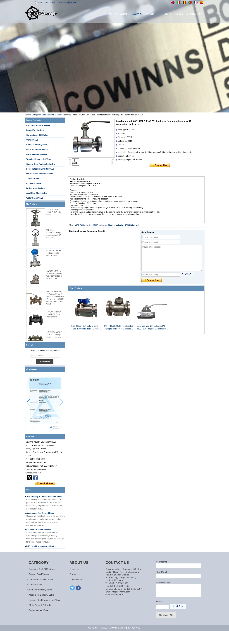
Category (36, 115)
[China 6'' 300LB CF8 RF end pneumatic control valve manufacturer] (35, 258)
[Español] (201, 2)
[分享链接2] (29, 477)
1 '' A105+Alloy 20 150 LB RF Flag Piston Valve (53, 314)
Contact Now (45, 483)
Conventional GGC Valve (37, 135)
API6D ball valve (100, 225)
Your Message (163, 582)
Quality (165, 14)
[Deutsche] (184, 2)
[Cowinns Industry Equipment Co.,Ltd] (41, 13)
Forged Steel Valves (35, 130)
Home (108, 14)
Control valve (32, 140)
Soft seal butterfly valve (36, 145)
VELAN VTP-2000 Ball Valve (38, 522)
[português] (190, 2)
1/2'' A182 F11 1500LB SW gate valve (53, 212)
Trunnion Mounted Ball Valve (38, 159)
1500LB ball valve (133, 225)
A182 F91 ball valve (83, 225)
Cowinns (122, 14)
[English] (173, 2)
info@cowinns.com (67, 2)
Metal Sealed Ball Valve (52, 115)
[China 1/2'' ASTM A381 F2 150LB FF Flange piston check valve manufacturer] (35, 340)
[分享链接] (35, 477)
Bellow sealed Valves (35, 188)
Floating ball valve (116, 225)
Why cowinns (75, 579)
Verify (159, 601)
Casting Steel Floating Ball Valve (40, 164)
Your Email (161, 572)
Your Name (161, 561)
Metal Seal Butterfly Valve (37, 150)
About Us (74, 569)
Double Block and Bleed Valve (39, 174)
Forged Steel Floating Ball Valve (40, 169)
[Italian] (178, 2)
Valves (137, 14)
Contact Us (195, 14)
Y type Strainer (33, 179)
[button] (127, 109)
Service (151, 14)
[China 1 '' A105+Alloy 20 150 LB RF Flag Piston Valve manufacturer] (35, 320)
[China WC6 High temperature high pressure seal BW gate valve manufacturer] (35, 238)
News (179, 14)
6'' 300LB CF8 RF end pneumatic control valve (53, 253)
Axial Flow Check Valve (36, 193)
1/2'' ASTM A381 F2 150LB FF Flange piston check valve (54, 334)
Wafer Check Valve (34, 198)
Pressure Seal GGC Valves (38, 125)
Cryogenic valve (33, 183)
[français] (196, 2)
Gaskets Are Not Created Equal (40, 506)
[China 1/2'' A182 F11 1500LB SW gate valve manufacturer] (35, 217)
